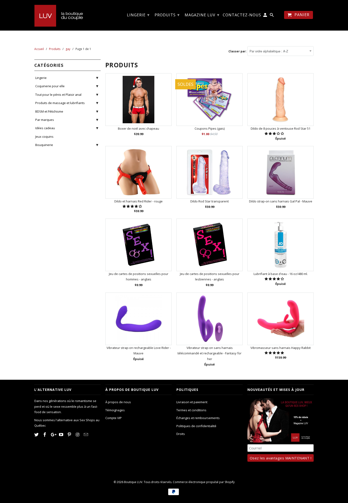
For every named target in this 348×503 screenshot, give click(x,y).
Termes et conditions (191, 410)
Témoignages (115, 410)
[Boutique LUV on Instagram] (78, 434)
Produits (167, 15)
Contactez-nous (242, 15)
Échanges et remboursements (198, 418)
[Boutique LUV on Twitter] (37, 434)
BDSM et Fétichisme (49, 111)
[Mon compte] (265, 16)
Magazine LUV (202, 15)
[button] (275, 133)
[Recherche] (272, 16)
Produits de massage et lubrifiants (60, 103)
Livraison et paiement (191, 402)
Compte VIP (113, 418)
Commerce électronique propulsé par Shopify (204, 482)
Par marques (44, 120)
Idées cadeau (45, 128)
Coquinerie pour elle (50, 86)
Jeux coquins (44, 136)
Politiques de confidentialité (196, 426)
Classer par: (237, 51)
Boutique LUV (133, 482)
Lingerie (41, 78)
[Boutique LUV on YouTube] (61, 434)
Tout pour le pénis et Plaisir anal (58, 94)
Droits (180, 434)
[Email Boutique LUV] (86, 434)
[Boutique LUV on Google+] (53, 434)
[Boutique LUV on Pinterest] (69, 434)
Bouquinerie (44, 145)
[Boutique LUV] (67, 15)
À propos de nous (118, 402)
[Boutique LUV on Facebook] (45, 434)
